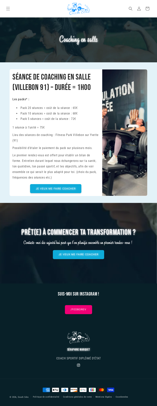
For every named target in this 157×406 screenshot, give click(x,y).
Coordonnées (122, 397)
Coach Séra (23, 397)
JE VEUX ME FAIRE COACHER (56, 188)
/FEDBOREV (78, 309)
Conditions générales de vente (77, 397)
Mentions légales (104, 397)
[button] (8, 8)
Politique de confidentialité (46, 397)
